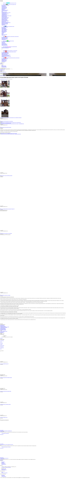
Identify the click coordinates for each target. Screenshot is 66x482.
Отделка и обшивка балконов (3, 331)
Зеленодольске (2, 340)
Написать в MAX (2, 339)
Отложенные (3, 475)
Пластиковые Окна (2, 325)
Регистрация (3, 69)
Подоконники (2, 332)
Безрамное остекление (3, 326)
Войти (1, 69)
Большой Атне (2, 347)
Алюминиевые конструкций (3, 327)
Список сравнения (4, 476)
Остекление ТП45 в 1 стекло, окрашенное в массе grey (6, 444)
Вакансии (3, 462)
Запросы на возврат (4, 66)
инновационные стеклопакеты (5, 433)
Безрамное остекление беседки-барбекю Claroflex (6, 377)
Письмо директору (4, 464)
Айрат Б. (1, 431)
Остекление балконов (2, 328)
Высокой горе (2, 346)
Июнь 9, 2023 (1, 457)
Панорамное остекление (3, 329)
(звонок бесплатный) (6, 467)
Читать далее (1, 434)
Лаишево (1, 344)
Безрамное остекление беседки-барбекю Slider (5, 391)
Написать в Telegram (2, 75)
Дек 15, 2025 (1, 430)
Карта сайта (3, 463)
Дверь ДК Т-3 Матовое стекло (3, 417)
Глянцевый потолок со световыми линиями (5, 404)
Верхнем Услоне (2, 345)
